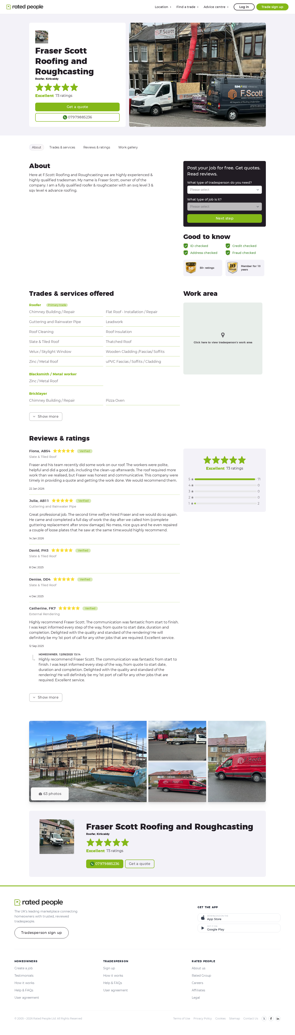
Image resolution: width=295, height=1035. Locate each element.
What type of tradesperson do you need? (219, 183)
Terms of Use (181, 1018)
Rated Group (201, 976)
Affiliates (198, 990)
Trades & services (62, 147)
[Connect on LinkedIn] (278, 1018)
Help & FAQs (23, 990)
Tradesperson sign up (41, 933)
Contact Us (250, 1018)
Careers (197, 983)
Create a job (23, 968)
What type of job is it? (204, 199)
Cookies (220, 1018)
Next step (224, 218)
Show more (48, 416)
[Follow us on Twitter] (264, 1018)
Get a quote (77, 107)
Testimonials (23, 976)
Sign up (109, 968)
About (36, 147)
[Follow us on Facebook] (271, 1018)
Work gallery (128, 147)
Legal (196, 998)
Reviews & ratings (96, 147)
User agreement (26, 998)
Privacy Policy (202, 1018)
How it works (24, 983)
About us (198, 968)
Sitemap (234, 1018)
